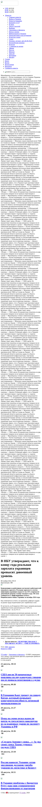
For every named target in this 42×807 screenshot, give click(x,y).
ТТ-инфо (22, 793)
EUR (6, 10)
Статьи (7, 59)
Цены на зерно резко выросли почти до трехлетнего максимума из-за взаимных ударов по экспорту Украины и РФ (20, 722)
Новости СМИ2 (6, 649)
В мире (11, 24)
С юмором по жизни (16, 46)
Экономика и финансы (17, 30)
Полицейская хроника (16, 43)
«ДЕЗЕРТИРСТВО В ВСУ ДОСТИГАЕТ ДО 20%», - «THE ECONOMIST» (22, 642)
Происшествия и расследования (20, 35)
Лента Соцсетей (14, 26)
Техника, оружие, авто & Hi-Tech (20, 41)
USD (6, 8)
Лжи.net (11, 54)
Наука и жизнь (14, 32)
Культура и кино (14, 37)
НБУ (6, 647)
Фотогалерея (9, 64)
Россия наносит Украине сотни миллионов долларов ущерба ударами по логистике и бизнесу (18, 765)
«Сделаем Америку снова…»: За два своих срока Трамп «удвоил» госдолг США (21, 744)
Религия (12, 44)
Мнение (12, 52)
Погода (11, 50)
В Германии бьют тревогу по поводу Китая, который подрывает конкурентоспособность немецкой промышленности (21, 699)
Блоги (7, 61)
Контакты (8, 66)
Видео (7, 63)
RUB (6, 12)
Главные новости (15, 17)
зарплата (12, 647)
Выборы (12, 28)
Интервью (12, 55)
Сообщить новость (11, 68)
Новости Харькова (15, 21)
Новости (8, 15)
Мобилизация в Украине (17, 33)
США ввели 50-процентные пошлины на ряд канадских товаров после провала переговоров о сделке (21, 677)
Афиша (11, 48)
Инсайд (11, 57)
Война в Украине (15, 19)
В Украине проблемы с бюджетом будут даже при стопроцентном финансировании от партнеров (19, 786)
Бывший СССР (14, 23)
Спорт (11, 39)
